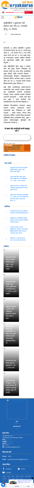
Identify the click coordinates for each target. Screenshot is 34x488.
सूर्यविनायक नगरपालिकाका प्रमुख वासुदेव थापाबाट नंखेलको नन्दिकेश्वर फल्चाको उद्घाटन (19, 220)
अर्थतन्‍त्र (17, 476)
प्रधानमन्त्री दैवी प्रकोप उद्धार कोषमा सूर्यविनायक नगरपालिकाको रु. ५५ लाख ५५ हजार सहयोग (18, 178)
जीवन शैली (4, 478)
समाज (13, 476)
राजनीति (4, 476)
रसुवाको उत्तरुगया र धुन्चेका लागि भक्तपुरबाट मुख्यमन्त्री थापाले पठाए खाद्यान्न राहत (19, 187)
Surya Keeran (16, 34)
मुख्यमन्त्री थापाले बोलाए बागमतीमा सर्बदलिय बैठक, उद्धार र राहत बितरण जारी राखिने (18, 169)
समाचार (8, 476)
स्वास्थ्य (22, 476)
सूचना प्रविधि (28, 476)
